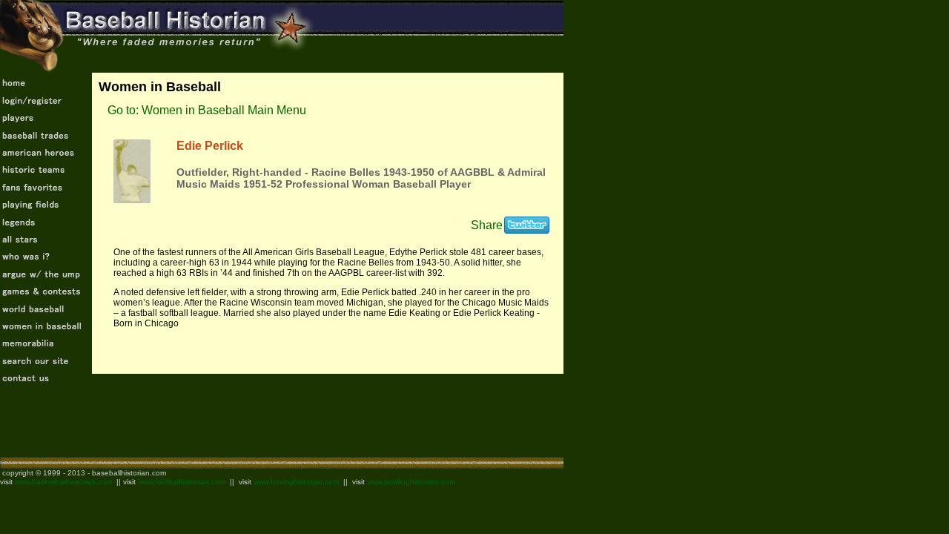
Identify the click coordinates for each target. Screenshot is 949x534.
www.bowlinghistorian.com (411, 482)
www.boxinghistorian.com (296, 482)
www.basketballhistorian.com (63, 482)
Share (487, 225)
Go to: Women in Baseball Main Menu (207, 110)
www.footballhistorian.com (181, 482)
